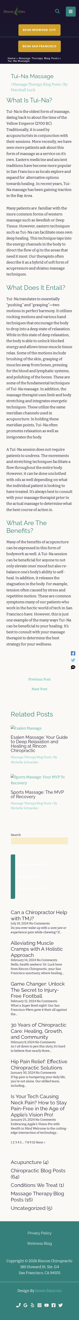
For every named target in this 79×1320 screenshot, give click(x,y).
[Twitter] (73, 660)
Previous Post (39, 679)
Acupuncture (26, 1162)
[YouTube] (46, 1305)
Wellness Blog (39, 1243)
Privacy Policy (40, 1233)
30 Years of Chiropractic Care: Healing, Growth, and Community (38, 1031)
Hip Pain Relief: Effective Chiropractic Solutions (39, 1064)
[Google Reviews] (25, 1305)
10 (33, 1142)
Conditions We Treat (34, 1185)
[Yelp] (32, 1305)
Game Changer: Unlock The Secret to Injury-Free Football (38, 990)
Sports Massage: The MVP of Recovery (37, 794)
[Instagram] (39, 1305)
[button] (57, 12)
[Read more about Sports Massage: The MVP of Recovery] (39, 780)
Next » (40, 1142)
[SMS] (73, 667)
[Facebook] (73, 653)
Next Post (39, 689)
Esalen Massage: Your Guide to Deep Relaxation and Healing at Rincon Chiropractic (39, 744)
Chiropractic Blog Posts (38, 1170)
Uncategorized (28, 1208)
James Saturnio (48, 1290)
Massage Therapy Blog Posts (37, 84)
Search (16, 835)
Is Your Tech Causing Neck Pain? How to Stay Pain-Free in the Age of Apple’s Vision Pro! (38, 1105)
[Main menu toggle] (71, 12)
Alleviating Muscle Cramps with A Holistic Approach (37, 949)
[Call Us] (18, 1305)
